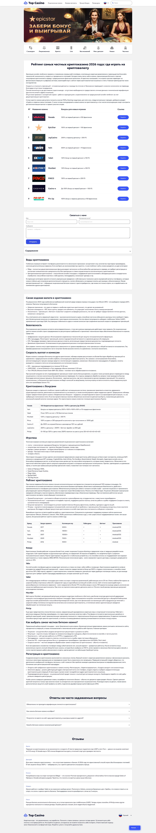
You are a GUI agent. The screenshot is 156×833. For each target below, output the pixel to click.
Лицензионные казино (55, 3)
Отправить (33, 242)
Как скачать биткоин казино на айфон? (41, 711)
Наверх (133, 827)
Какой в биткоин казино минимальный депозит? (44, 725)
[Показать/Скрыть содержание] (130, 250)
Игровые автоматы (71, 3)
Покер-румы (96, 3)
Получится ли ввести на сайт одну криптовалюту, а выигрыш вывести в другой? (55, 718)
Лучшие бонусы (84, 3)
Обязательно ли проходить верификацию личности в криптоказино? (51, 704)
